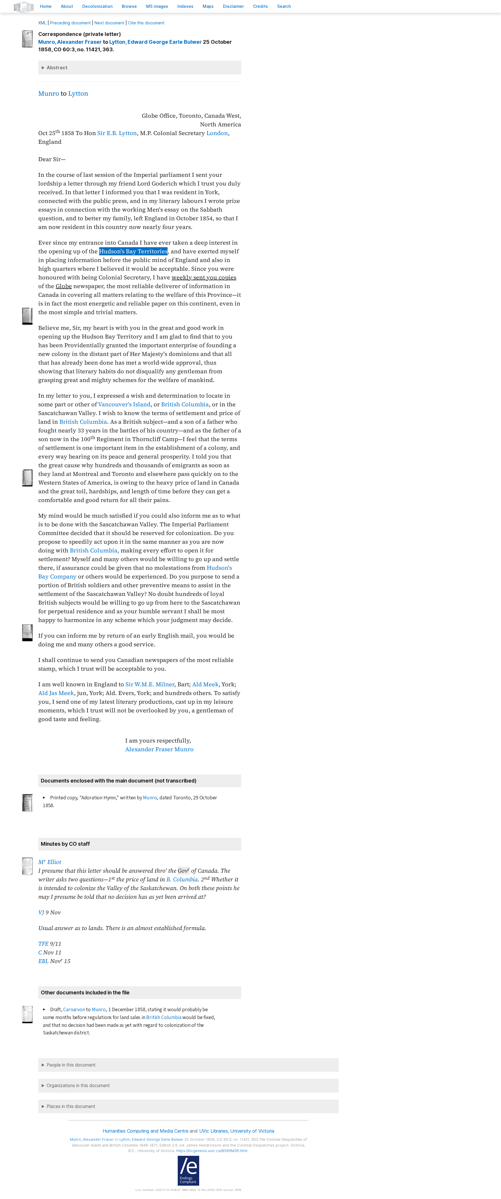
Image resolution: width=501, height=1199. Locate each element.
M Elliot (49, 862)
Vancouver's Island (124, 404)
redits (260, 6)
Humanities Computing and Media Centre (145, 1131)
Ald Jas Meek (56, 693)
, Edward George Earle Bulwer (155, 42)
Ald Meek (205, 684)
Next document (109, 22)
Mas (208, 6)
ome (46, 6)
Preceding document (70, 22)
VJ (41, 912)
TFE (43, 944)
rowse (129, 6)
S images (157, 6)
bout (67, 6)
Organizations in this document (78, 1085)
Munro (48, 93)
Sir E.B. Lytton (117, 133)
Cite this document (146, 22)
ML (42, 22)
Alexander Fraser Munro (159, 749)
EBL (43, 961)
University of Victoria (252, 1131)
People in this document (71, 1065)
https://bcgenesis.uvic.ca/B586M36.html (211, 1151)
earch (284, 6)
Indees (185, 6)
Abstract (57, 67)
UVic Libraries (213, 1131)
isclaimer (233, 6)
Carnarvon (74, 1009)
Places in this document (71, 1106)
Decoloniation (97, 6)
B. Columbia (182, 879)
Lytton (78, 93)
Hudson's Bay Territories (133, 251)
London (217, 133)
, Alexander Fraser (70, 42)
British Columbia (185, 404)
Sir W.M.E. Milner (150, 684)
